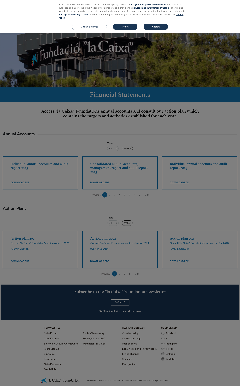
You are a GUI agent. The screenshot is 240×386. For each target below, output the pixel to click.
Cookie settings (89, 26)
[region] (120, 16)
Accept (156, 26)
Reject (125, 26)
